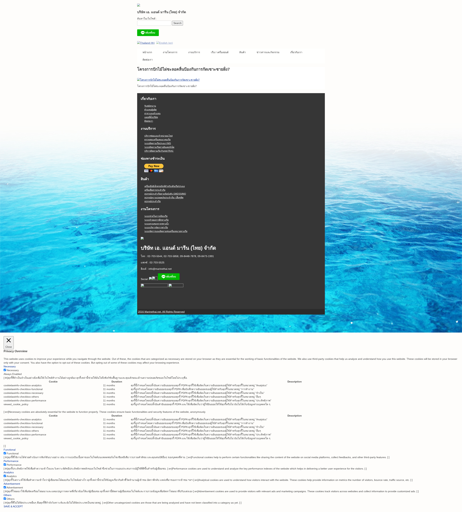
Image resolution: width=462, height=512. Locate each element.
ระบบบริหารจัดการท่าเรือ (156, 227)
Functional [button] (10, 449)
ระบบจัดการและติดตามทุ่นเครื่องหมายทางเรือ (165, 231)
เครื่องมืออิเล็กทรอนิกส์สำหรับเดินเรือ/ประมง (164, 186)
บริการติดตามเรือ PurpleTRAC (159, 151)
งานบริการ (194, 52)
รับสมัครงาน (150, 106)
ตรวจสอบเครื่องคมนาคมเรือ (157, 139)
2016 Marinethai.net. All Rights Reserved (161, 311)
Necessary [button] (10, 366)
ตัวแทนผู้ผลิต (150, 109)
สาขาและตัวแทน (152, 113)
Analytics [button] (9, 472)
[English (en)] (164, 42)
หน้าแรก (147, 52)
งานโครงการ (170, 52)
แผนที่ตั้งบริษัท (151, 117)
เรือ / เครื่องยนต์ (219, 52)
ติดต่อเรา (148, 59)
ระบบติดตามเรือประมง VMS (157, 143)
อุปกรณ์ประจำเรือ (152, 201)
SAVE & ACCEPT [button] (13, 506)
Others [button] (7, 495)
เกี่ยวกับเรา (296, 52)
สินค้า (242, 52)
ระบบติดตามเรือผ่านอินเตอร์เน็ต (159, 147)
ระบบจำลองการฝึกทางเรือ (156, 220)
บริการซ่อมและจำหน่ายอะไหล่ (158, 136)
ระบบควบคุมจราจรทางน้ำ (156, 223)
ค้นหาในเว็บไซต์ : (147, 18)
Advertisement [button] (12, 483)
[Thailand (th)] (146, 42)
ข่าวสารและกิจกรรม (268, 52)
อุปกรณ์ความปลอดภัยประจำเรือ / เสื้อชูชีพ (163, 197)
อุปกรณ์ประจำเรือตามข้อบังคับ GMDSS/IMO (165, 194)
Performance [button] (11, 461)
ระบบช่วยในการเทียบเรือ (155, 216)
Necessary (13, 370)
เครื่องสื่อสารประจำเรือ (154, 190)
